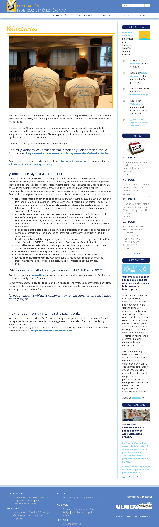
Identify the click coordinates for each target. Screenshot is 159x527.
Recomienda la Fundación (139, 496)
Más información (130, 477)
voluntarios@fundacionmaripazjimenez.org (30, 164)
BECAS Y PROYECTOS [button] (86, 15)
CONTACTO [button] (142, 15)
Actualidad (68, 497)
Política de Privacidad (132, 516)
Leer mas (126, 174)
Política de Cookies (146, 516)
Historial (136, 253)
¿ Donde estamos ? (72, 523)
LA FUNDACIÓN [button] (60, 15)
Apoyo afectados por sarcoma (31, 514)
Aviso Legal (120, 516)
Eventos (90, 497)
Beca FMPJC (34, 512)
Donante (67, 509)
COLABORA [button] (124, 15)
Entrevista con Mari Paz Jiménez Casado (30, 499)
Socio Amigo (80, 509)
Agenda (79, 497)
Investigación (19, 512)
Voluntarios (77, 512)
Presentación (19, 497)
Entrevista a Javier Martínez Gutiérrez (30, 502)
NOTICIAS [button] (107, 15)
